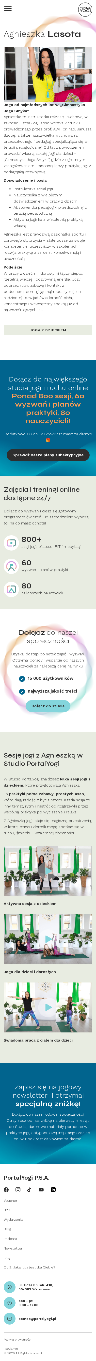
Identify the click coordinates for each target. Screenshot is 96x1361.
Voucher (10, 1201)
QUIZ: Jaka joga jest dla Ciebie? (29, 1267)
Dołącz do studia (48, 706)
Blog (7, 1229)
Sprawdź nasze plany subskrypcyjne (48, 455)
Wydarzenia (13, 1219)
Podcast (10, 1239)
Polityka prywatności (17, 1339)
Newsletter (13, 1248)
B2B (7, 1210)
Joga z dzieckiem (48, 330)
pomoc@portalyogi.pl (37, 1319)
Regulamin (11, 1348)
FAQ (7, 1258)
